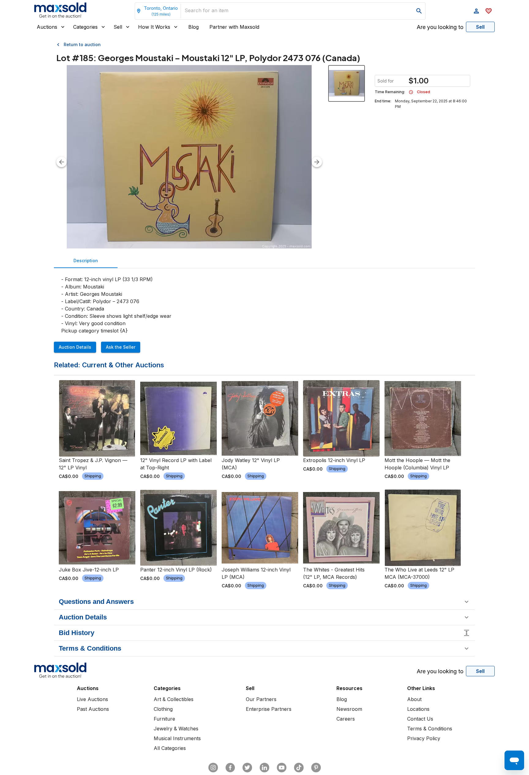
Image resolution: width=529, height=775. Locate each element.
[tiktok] (298, 767)
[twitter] (247, 767)
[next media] (317, 162)
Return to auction (82, 44)
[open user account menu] (476, 11)
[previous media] (61, 162)
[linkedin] (264, 767)
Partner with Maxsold (234, 27)
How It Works (154, 27)
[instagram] (213, 767)
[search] (419, 11)
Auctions (47, 27)
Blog (193, 27)
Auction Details (75, 347)
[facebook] (230, 767)
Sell (118, 27)
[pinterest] (316, 767)
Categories (85, 27)
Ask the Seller (120, 347)
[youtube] (281, 767)
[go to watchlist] (488, 11)
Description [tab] (85, 260)
